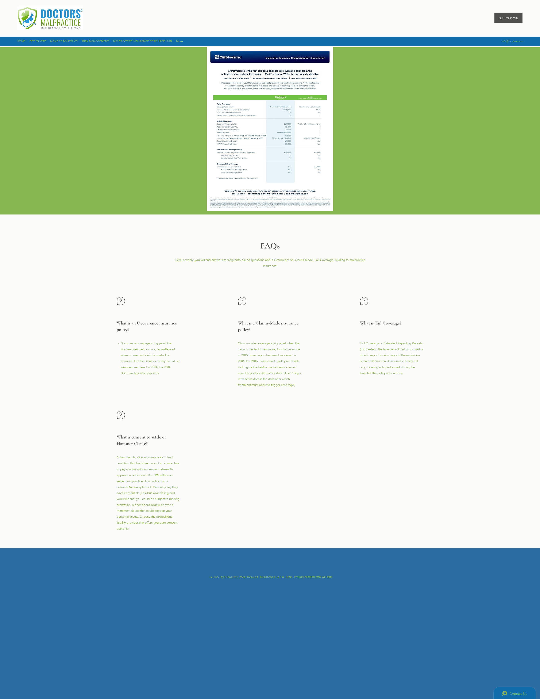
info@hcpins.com (512, 41)
